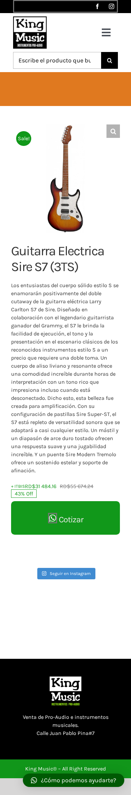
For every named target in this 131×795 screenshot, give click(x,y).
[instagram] (111, 6)
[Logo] (30, 19)
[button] (113, 131)
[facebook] (97, 6)
